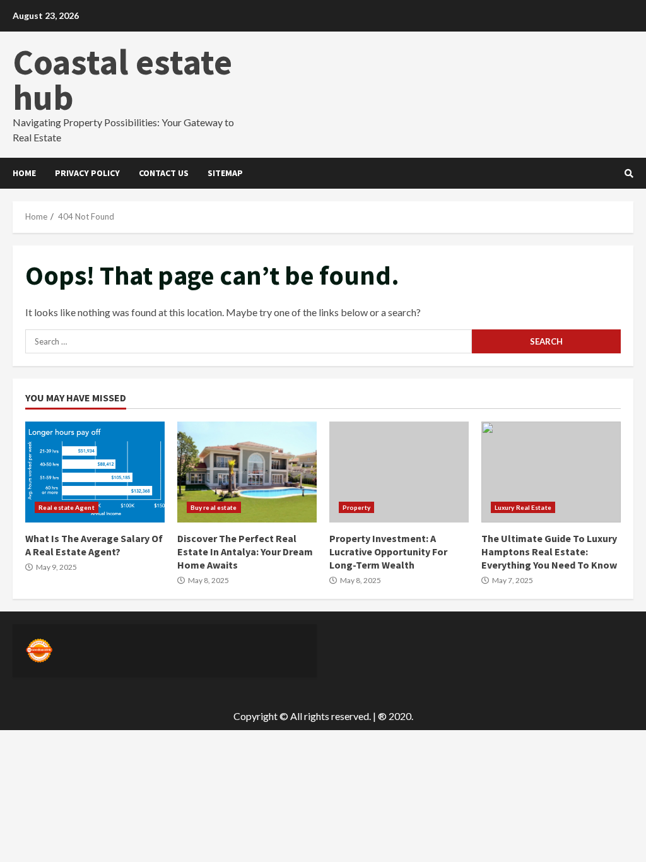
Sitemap (225, 173)
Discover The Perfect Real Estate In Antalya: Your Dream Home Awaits (247, 472)
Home (24, 173)
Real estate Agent (66, 507)
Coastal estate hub (122, 79)
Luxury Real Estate (523, 507)
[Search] (629, 174)
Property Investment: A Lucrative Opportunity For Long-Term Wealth (399, 472)
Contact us (164, 173)
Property (356, 507)
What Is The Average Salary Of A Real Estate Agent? (95, 472)
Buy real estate (214, 507)
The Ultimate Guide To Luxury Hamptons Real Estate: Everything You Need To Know (551, 472)
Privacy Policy (87, 173)
